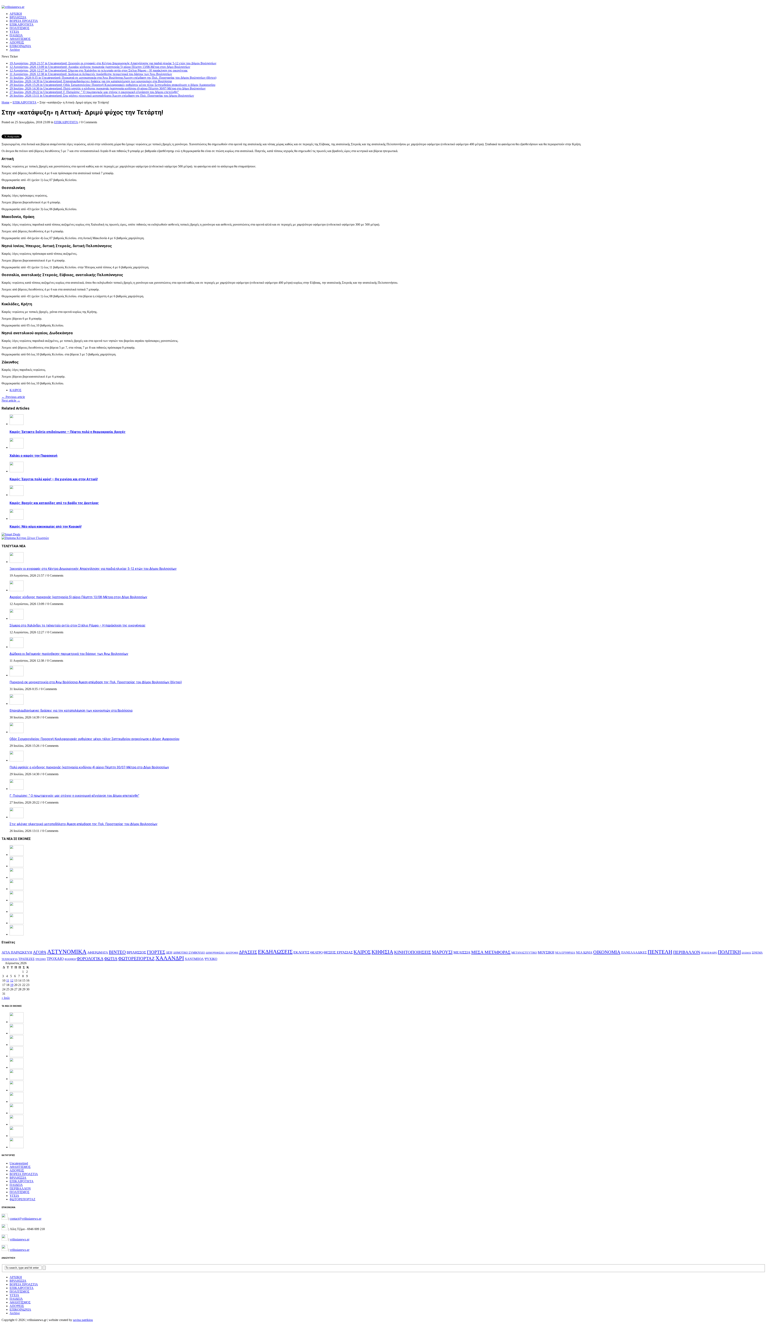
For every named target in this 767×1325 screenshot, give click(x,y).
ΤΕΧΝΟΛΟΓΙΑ (10, 959)
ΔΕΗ (169, 952)
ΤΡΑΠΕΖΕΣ (26, 959)
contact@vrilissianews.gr (25, 1218)
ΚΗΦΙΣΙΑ (382, 952)
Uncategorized (19, 1163)
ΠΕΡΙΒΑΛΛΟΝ (686, 952)
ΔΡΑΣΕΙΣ (248, 952)
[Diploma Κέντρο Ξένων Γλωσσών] (25, 538)
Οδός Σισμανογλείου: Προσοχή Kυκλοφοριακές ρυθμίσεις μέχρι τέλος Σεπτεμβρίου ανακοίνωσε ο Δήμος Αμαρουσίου (94, 739)
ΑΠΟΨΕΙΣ (17, 42)
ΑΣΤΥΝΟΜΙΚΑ (66, 951)
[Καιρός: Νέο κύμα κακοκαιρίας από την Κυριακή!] (17, 518)
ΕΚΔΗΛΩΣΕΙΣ (275, 952)
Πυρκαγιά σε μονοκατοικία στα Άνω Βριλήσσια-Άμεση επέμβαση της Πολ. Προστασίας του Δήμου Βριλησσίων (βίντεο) (96, 682)
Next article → (11, 400)
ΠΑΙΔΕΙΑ (16, 35)
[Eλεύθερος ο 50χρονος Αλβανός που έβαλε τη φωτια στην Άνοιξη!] (17, 1147)
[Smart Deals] (11, 534)
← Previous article (13, 397)
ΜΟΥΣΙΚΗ (546, 952)
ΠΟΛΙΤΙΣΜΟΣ (19, 28)
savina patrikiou (83, 1320)
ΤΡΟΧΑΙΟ (55, 959)
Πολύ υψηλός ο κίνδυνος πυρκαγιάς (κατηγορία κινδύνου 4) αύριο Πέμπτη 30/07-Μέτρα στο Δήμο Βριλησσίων (89, 767)
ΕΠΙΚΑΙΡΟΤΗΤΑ (22, 24)
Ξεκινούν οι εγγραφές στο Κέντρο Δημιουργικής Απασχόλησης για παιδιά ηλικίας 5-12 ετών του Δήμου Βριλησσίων (93, 569)
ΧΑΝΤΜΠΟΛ (194, 959)
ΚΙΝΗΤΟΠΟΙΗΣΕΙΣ (412, 952)
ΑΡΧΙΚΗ (16, 13)
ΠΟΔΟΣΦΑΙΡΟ (709, 952)
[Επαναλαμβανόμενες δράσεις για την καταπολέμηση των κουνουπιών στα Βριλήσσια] (17, 703)
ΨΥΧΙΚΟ (211, 959)
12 (11, 980)
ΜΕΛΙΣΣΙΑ (461, 952)
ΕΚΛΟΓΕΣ (301, 952)
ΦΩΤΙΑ (110, 958)
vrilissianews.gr (19, 1239)
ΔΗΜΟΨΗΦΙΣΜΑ (215, 953)
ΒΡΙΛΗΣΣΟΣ (136, 952)
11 (7, 980)
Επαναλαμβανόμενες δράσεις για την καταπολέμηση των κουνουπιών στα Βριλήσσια (71, 710)
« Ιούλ (6, 998)
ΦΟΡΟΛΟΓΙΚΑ (90, 958)
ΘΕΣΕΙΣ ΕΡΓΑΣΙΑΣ (338, 952)
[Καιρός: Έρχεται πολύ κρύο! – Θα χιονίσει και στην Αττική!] (17, 471)
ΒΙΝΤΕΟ (117, 952)
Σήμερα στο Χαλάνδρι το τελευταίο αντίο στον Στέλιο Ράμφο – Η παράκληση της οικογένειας (78, 625)
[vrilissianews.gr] (383, 7)
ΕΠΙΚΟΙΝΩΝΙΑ (20, 46)
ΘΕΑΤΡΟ (316, 952)
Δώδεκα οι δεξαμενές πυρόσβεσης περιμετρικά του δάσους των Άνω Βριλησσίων (69, 654)
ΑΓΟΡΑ (39, 952)
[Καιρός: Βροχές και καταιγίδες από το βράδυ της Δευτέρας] (17, 494)
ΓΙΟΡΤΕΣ (156, 952)
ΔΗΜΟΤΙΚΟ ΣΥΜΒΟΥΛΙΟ (189, 952)
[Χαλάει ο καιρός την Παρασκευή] (17, 447)
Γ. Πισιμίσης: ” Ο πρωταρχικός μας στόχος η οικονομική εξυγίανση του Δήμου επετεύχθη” (74, 796)
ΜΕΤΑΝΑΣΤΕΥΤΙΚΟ (524, 952)
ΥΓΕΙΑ (14, 31)
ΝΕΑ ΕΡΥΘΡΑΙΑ (565, 952)
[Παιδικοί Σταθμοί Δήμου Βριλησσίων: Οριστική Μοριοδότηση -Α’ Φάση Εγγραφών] (17, 1135)
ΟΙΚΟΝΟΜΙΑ (606, 952)
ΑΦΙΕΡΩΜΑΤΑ (97, 952)
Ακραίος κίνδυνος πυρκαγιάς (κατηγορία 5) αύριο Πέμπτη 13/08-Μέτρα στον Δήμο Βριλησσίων (78, 597)
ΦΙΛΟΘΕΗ (70, 959)
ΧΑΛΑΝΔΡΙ (169, 958)
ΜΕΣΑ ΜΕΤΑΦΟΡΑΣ (491, 952)
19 (11, 985)
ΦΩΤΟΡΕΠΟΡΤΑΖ (136, 958)
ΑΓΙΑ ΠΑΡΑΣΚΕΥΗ (17, 952)
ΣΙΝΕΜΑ (757, 952)
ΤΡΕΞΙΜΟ (40, 959)
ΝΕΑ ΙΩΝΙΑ (584, 952)
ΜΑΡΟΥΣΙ (442, 952)
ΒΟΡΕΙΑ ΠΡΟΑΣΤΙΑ (24, 21)
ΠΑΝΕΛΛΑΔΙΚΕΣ (634, 952)
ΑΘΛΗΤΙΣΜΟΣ (20, 39)
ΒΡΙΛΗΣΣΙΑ (18, 17)
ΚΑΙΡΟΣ (15, 390)
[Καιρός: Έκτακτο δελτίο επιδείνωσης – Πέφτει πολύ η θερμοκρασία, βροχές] (17, 424)
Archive (15, 49)
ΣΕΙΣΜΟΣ (746, 953)
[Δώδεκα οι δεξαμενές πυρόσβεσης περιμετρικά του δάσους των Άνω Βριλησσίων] (17, 647)
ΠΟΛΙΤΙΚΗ (729, 952)
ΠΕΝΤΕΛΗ (660, 952)
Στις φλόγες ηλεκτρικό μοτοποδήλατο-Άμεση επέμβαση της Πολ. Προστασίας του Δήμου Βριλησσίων (83, 824)
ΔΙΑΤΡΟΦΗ (232, 952)
